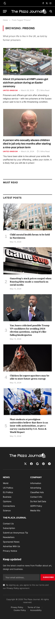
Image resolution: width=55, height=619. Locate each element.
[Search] (50, 11)
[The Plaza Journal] (29, 11)
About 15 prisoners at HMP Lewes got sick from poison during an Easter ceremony (25, 83)
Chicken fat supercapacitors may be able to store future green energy (29, 377)
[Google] (37, 463)
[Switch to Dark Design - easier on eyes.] (4, 3)
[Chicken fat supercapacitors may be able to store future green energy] (27, 358)
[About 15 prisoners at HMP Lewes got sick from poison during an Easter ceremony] (27, 61)
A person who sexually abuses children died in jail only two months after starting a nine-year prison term (27, 144)
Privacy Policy (13, 588)
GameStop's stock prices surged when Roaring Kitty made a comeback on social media (30, 281)
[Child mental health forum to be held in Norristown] (27, 217)
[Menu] (5, 11)
